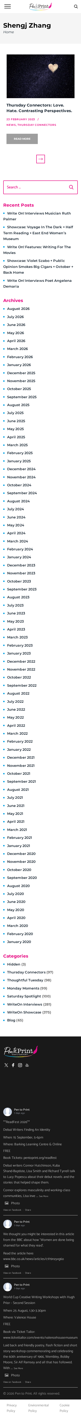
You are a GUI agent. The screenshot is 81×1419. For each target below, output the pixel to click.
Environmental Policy (38, 1408)
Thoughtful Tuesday (29, 980)
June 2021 (15, 806)
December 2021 (21, 757)
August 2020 (18, 886)
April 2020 (16, 918)
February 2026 (20, 357)
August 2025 (18, 405)
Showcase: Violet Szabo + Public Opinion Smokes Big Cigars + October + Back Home (38, 267)
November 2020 (21, 862)
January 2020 (19, 942)
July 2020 (15, 894)
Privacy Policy (12, 1408)
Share (28, 1210)
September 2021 (21, 781)
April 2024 (16, 533)
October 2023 (19, 581)
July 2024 (15, 509)
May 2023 (15, 621)
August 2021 (18, 790)
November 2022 (21, 669)
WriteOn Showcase (29, 1012)
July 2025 (15, 413)
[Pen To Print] (40, 6)
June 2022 (16, 709)
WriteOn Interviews (29, 1004)
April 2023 (16, 629)
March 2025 (17, 445)
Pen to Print (22, 1109)
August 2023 (18, 597)
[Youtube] (27, 1065)
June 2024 (16, 517)
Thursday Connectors (30, 972)
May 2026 (15, 333)
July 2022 (15, 702)
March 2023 (17, 637)
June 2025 (16, 421)
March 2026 (17, 349)
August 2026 (18, 309)
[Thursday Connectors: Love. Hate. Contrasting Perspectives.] (40, 76)
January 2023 (19, 653)
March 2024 (17, 541)
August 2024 (18, 501)
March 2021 (17, 830)
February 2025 (20, 453)
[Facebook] (13, 1065)
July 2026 (15, 317)
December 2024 (21, 469)
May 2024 (15, 525)
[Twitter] (6, 1065)
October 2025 (19, 389)
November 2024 (21, 477)
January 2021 (18, 846)
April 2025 (16, 437)
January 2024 (19, 557)
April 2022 (16, 726)
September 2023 (22, 589)
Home (8, 32)
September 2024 (22, 493)
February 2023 (20, 645)
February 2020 (20, 934)
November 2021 (21, 766)
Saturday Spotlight (29, 996)
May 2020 (15, 910)
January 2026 (19, 365)
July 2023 (15, 605)
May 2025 (15, 429)
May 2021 (15, 814)
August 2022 (18, 693)
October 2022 (19, 677)
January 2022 (19, 750)
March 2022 (17, 733)
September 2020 (22, 878)
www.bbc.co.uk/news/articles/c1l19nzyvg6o (33, 1259)
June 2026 (16, 325)
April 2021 (15, 822)
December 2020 (21, 854)
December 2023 (21, 565)
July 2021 (15, 798)
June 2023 (16, 613)
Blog (15, 1020)
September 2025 (22, 397)
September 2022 (22, 685)
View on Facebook (12, 1210)
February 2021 (19, 838)
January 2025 (19, 461)
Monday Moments (27, 988)
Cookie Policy (65, 1408)
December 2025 (21, 373)
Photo (15, 1203)
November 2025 (21, 381)
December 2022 (21, 661)
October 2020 (19, 870)
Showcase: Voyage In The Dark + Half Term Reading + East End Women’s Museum (38, 233)
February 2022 (20, 741)
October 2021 (18, 774)
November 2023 (21, 573)
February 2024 (20, 549)
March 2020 (17, 926)
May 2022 (15, 717)
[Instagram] (20, 1065)
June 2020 (16, 902)
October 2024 (19, 485)
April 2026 (16, 341)
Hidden (16, 964)
